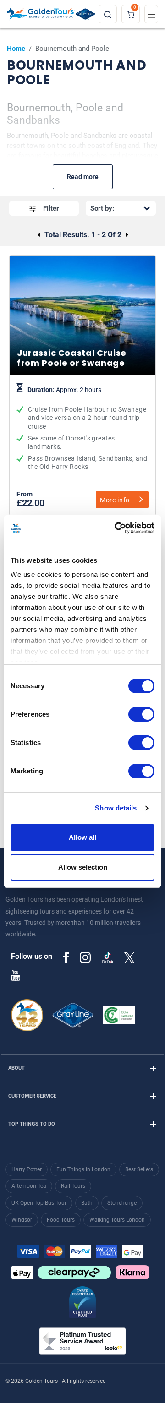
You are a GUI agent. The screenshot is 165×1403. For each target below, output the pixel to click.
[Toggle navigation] (151, 14)
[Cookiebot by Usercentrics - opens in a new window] (116, 528)
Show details (116, 808)
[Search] (108, 14)
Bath (87, 1203)
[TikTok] (107, 957)
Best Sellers (139, 1169)
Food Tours (61, 1220)
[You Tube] (15, 975)
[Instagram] (85, 957)
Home (16, 48)
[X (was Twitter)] (129, 957)
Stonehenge (122, 1203)
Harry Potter (26, 1169)
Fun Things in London (83, 1169)
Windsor (21, 1220)
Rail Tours (73, 1186)
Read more (83, 176)
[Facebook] (66, 957)
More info (115, 500)
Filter (51, 208)
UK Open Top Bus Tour (38, 1203)
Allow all (82, 837)
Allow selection (82, 867)
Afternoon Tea (28, 1186)
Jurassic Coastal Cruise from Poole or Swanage (82, 429)
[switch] (141, 714)
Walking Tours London (117, 1220)
